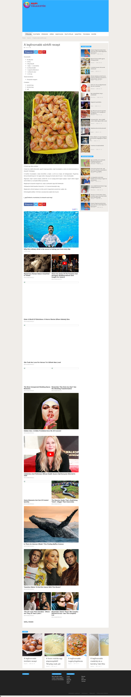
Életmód (36, 34)
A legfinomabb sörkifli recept (39, 38)
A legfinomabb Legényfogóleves (75, 659)
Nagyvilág (59, 34)
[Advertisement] (65, 20)
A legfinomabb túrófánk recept (30, 659)
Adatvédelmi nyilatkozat (74, 693)
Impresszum (85, 693)
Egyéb (93, 34)
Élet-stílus (69, 34)
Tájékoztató (92, 693)
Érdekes (45, 34)
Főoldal (28, 34)
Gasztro (78, 34)
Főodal (23, 38)
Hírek (52, 34)
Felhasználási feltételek (102, 693)
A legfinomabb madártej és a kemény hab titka (97, 661)
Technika (86, 34)
